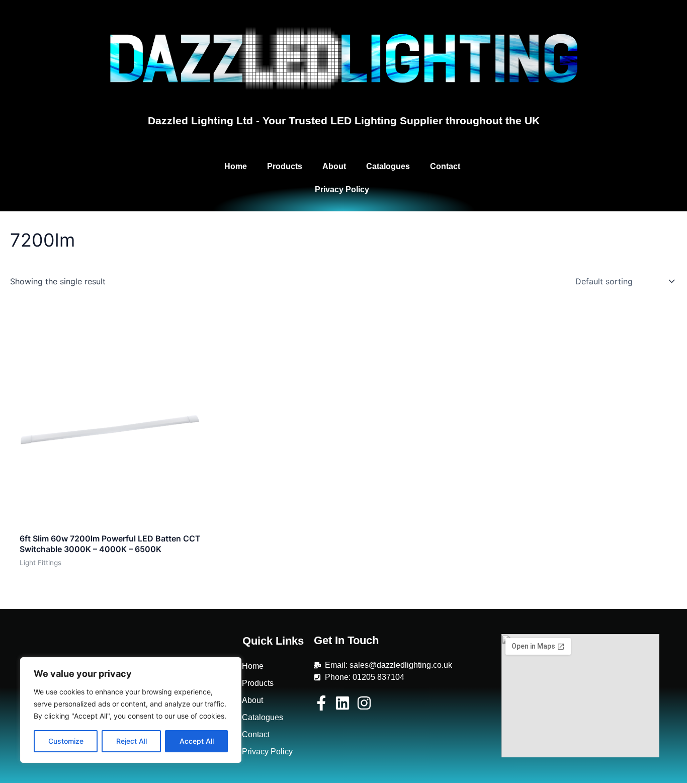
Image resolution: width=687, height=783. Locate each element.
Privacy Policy (342, 189)
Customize (65, 741)
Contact (445, 166)
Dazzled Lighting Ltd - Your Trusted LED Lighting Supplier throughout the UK (344, 120)
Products (284, 166)
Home (235, 166)
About (334, 166)
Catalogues (388, 166)
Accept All (197, 741)
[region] (130, 710)
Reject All (131, 741)
